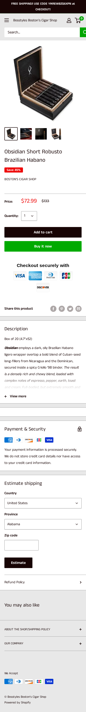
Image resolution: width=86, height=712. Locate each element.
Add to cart (43, 232)
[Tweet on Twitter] (70, 308)
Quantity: (11, 215)
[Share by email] (78, 308)
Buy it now (43, 246)
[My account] (69, 20)
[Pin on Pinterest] (62, 308)
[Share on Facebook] (53, 308)
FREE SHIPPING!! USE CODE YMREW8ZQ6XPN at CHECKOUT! (43, 7)
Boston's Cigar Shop (20, 179)
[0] (78, 20)
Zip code (10, 535)
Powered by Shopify (17, 702)
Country (10, 493)
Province (11, 514)
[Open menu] (6, 20)
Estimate (18, 562)
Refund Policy (14, 582)
